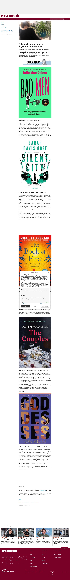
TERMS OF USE (44, 552)
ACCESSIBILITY (44, 557)
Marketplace (24, 19)
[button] (48, 272)
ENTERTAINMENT (32, 557)
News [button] (6, 19)
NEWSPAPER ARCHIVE (33, 566)
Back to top (64, 548)
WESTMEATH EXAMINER (57, 557)
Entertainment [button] (16, 19)
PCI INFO (43, 558)
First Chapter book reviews (5, 25)
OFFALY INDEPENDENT (56, 555)
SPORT (31, 555)
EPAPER (31, 563)
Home (2, 19)
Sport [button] (10, 19)
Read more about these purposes (44, 303)
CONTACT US (44, 561)
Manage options (45, 306)
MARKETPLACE (32, 561)
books (2, 22)
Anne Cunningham (4, 27)
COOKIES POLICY (44, 555)
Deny (35, 306)
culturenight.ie (43, 490)
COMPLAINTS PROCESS (45, 563)
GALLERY (31, 560)
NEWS (31, 554)
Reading (2, 24)
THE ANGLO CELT (56, 552)
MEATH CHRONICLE (56, 558)
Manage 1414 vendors (24, 303)
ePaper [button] (28, 19)
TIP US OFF (43, 560)
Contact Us (34, 19)
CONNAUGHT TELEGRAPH (57, 554)
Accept (25, 306)
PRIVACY (43, 554)
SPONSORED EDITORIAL (33, 558)
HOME (31, 552)
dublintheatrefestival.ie (23, 496)
